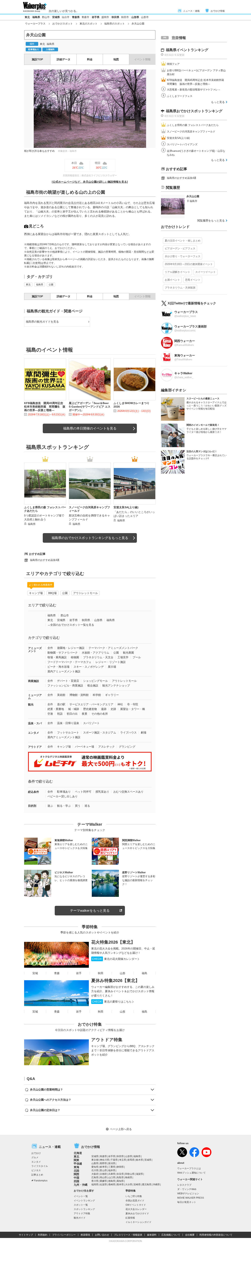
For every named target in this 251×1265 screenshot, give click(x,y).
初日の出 (72, 713)
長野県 (103, 1163)
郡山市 (46, 17)
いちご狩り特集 (134, 1196)
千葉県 (114, 1159)
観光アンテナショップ (116, 685)
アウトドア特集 (106, 1039)
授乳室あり (102, 791)
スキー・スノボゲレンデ (89, 666)
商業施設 (33, 681)
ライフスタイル (39, 1166)
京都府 (103, 1174)
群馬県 (131, 1159)
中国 (76, 1177)
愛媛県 (103, 1181)
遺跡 (103, 709)
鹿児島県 (146, 1184)
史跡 (113, 709)
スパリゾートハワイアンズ (182, 144)
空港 (50, 713)
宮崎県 (137, 1184)
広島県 (94, 1177)
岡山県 (103, 1177)
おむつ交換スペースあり (128, 791)
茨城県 (147, 1159)
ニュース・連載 (191, 11)
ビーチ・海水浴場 (58, 666)
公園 (51, 284)
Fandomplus (40, 1180)
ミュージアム (35, 697)
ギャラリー (112, 694)
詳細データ (63, 59)
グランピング (127, 746)
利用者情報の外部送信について (215, 1234)
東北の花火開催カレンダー (114, 958)
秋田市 (125, 17)
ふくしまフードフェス (179, 96)
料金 (90, 59)
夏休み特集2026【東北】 (115, 980)
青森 (57, 973)
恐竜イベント (192, 279)
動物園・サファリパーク (62, 652)
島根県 (128, 1177)
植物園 (75, 657)
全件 (50, 647)
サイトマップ (26, 1234)
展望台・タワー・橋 (132, 709)
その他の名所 (99, 713)
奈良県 (120, 1174)
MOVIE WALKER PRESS (190, 1197)
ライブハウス (128, 732)
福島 (144, 973)
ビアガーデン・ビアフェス (180, 248)
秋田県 (115, 17)
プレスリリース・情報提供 (128, 1234)
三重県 (111, 1167)
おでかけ (36, 1153)
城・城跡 (73, 709)
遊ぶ (50, 805)
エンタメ (33, 732)
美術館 (61, 694)
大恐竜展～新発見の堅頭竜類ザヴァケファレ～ (193, 89)
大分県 (128, 1184)
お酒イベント (172, 279)
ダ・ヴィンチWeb (186, 1189)
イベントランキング (84, 1200)
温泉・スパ (35, 723)
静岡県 (120, 1167)
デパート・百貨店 (68, 680)
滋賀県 (139, 1174)
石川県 (94, 1170)
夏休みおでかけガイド (137, 1213)
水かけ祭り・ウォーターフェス (182, 256)
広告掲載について (170, 1234)
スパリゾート (91, 723)
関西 (76, 1174)
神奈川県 (104, 1159)
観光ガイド (79, 1217)
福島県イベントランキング (187, 50)
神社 (120, 704)
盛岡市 (105, 17)
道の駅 (61, 704)
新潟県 (111, 1163)
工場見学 (122, 657)
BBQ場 (52, 593)
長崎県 (111, 1184)
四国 (76, 1181)
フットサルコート (68, 732)
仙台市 (65, 17)
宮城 (35, 973)
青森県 (76, 17)
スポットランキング (84, 1209)
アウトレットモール (85, 593)
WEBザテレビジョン (188, 1193)
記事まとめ (37, 1174)
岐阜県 (103, 1167)
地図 (116, 59)
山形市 (145, 17)
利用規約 (42, 1234)
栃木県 (139, 1159)
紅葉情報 (130, 1217)
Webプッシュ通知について (191, 1172)
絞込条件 (33, 791)
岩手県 (95, 17)
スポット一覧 (81, 1205)
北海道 (78, 1153)
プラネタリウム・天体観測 (180, 287)
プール (137, 657)
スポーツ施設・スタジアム (99, 732)
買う (77, 805)
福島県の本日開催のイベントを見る (89, 428)
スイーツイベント (205, 271)
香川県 (94, 1181)
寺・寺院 (132, 704)
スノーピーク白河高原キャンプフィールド (191, 131)
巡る (87, 805)
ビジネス (36, 1170)
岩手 (79, 973)
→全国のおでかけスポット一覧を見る (70, 624)
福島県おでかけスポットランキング (194, 111)
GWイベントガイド (136, 1205)
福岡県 (94, 1184)
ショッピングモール (95, 680)
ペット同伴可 (83, 791)
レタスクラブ (184, 1185)
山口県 (111, 1177)
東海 (76, 1167)
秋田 (100, 973)
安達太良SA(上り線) (178, 138)
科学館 (97, 694)
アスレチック (106, 746)
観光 (31, 704)
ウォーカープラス (35, 23)
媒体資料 (151, 1234)
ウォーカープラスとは (189, 1168)
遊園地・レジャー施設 (71, 647)
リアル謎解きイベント (177, 271)
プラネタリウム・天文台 (98, 657)
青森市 (85, 17)
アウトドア (35, 746)
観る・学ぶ (64, 805)
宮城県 (56, 17)
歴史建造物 (90, 709)
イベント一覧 (81, 1196)
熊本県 (120, 1184)
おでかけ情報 (218, 11)
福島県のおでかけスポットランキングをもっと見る (90, 538)
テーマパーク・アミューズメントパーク (113, 647)
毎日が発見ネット (186, 1202)
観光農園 (128, 652)
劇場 (143, 732)
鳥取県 (120, 1177)
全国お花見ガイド (135, 1200)
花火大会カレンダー (136, 1209)
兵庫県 (111, 1174)
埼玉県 (122, 1159)
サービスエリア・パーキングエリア (91, 704)
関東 (76, 1160)
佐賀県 (103, 1184)
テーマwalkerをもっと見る (90, 910)
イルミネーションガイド (138, 1222)
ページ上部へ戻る (121, 1129)
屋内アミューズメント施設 (63, 671)
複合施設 (92, 685)
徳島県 (111, 1181)
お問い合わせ (102, 1234)
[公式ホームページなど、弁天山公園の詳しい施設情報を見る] (90, 181)
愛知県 (94, 1167)
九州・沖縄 (80, 1184)
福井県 (111, 1170)
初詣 (60, 713)
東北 (27, 17)
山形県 (135, 17)
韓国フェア (173, 63)
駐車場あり (64, 791)
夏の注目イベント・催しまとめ (182, 240)
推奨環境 (85, 1234)
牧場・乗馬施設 (57, 657)
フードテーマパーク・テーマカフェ (69, 662)
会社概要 (190, 1234)
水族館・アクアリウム (95, 652)
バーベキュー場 (84, 746)
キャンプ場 (36, 593)
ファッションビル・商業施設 (65, 685)
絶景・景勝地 (55, 709)
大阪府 (94, 1174)
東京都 (94, 1159)
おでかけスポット (62, 23)
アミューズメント (35, 650)
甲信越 (78, 1163)
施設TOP (37, 59)
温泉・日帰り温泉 (68, 723)
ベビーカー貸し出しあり (62, 796)
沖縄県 (156, 1184)
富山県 (103, 1170)
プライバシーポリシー (64, 1234)
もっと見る (218, 102)
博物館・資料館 (79, 694)
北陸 (76, 1170)
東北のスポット (88, 23)
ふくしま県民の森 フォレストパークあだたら (193, 125)
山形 (122, 973)
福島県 (36, 17)
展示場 (112, 666)
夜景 (84, 713)
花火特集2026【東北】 (113, 942)
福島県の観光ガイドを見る (42, 321)
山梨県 (94, 1163)
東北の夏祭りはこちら (112, 1001)
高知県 (120, 1181)
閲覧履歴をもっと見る (211, 220)
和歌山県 (130, 1174)
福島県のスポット (114, 23)
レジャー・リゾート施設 (110, 662)
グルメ (34, 1157)
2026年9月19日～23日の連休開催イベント (189, 264)
